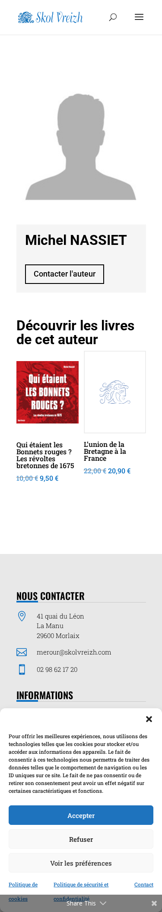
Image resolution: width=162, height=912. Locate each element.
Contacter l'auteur (64, 273)
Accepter (81, 815)
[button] (149, 719)
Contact (143, 884)
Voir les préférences (81, 863)
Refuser (81, 839)
